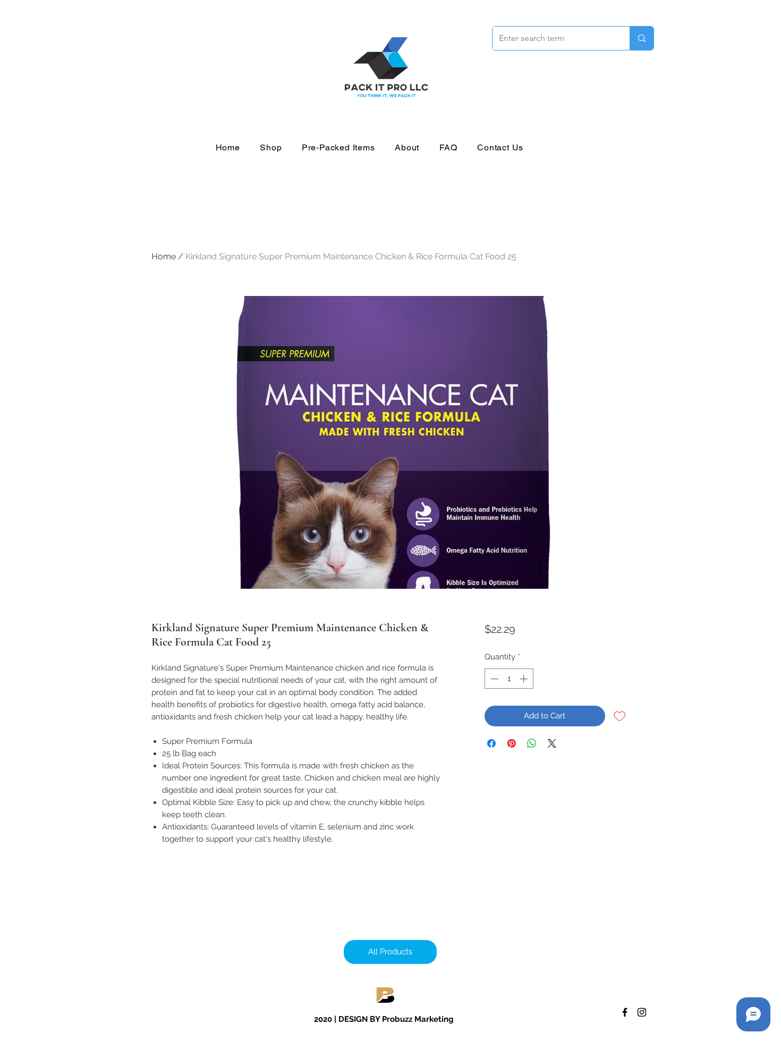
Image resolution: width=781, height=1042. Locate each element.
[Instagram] (642, 1012)
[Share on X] (552, 743)
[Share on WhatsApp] (531, 743)
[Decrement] (493, 679)
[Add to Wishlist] (619, 716)
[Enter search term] (641, 38)
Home (163, 256)
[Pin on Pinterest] (511, 743)
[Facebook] (625, 1012)
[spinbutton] (508, 679)
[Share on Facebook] (491, 743)
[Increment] (524, 679)
